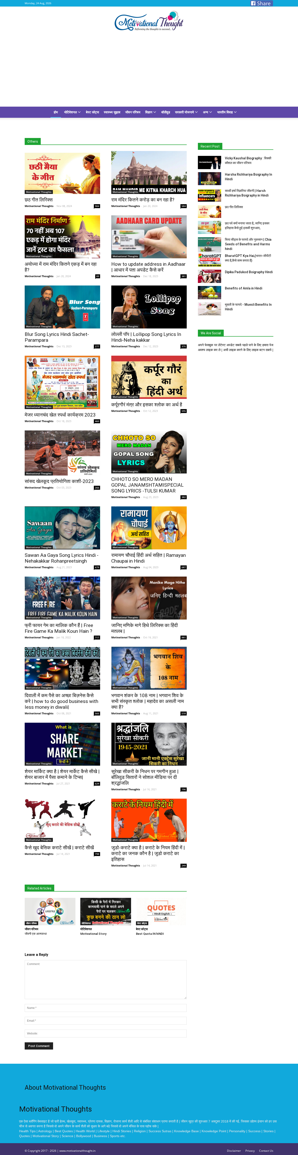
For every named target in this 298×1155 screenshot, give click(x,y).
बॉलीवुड (165, 112)
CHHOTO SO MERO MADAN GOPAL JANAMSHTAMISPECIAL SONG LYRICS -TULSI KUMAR (147, 485)
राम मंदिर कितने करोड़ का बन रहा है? (142, 200)
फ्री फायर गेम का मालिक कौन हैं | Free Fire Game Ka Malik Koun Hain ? (59, 628)
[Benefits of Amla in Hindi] (209, 292)
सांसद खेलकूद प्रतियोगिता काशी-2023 (59, 481)
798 (97, 854)
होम (56, 112)
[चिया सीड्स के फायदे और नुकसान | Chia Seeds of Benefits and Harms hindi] (209, 245)
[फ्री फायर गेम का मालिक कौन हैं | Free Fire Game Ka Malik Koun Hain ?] (62, 598)
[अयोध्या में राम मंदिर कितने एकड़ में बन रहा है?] (62, 236)
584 (184, 206)
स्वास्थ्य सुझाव (112, 112)
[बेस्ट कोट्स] (161, 911)
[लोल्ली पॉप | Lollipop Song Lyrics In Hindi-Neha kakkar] (149, 306)
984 (97, 206)
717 (97, 637)
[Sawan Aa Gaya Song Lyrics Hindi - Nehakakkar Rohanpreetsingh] (62, 527)
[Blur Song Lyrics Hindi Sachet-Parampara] (62, 306)
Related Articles (39, 888)
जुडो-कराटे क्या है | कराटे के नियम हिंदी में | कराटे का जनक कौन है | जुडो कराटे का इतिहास (148, 853)
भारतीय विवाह (225, 112)
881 (184, 637)
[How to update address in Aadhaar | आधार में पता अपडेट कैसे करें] (149, 236)
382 (184, 497)
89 (97, 276)
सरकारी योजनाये (185, 112)
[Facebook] (261, 3)
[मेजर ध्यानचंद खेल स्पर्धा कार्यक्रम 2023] (62, 382)
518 (184, 713)
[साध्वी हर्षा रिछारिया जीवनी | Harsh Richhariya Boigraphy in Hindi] (209, 195)
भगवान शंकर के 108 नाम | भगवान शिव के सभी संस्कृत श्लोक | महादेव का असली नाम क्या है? (147, 701)
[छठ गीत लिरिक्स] (62, 172)
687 (184, 567)
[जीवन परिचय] (50, 911)
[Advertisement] (149, 71)
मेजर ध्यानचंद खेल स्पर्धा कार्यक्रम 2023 (60, 415)
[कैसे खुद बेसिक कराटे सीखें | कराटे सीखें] (62, 820)
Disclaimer (234, 1151)
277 (97, 346)
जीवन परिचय (132, 112)
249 (184, 865)
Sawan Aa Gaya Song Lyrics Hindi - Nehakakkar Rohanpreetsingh (61, 558)
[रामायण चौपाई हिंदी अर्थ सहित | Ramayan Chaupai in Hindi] (149, 527)
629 (97, 783)
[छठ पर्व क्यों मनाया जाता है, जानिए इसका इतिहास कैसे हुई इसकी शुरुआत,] (209, 227)
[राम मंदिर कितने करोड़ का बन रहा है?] (149, 172)
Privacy (250, 1151)
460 (97, 421)
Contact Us (266, 1151)
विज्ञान (149, 112)
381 (184, 276)
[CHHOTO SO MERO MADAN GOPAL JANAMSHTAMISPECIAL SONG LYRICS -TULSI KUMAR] (149, 451)
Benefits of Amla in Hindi (243, 288)
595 (184, 411)
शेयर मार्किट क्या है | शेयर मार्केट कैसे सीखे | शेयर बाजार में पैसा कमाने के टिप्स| (62, 774)
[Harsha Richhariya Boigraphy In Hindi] (209, 178)
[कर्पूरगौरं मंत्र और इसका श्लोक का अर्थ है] (149, 377)
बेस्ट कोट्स (92, 112)
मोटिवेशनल (71, 112)
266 (97, 487)
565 (97, 713)
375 (184, 346)
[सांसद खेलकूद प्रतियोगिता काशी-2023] (62, 453)
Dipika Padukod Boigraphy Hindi (249, 272)
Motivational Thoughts (39, 206)
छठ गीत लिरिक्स (39, 200)
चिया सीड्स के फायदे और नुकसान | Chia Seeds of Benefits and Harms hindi (248, 244)
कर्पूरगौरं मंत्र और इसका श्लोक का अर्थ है (146, 404)
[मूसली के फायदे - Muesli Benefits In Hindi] (209, 308)
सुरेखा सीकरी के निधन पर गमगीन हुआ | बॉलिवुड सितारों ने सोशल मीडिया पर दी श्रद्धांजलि (145, 777)
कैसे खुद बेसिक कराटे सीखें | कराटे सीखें (59, 847)
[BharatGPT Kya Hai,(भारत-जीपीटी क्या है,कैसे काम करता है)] (209, 260)
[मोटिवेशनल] (105, 911)
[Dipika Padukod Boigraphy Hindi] (209, 276)
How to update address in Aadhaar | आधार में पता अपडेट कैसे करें (148, 267)
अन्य (206, 112)
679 (97, 567)
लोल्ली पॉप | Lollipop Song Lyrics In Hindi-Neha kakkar (146, 337)
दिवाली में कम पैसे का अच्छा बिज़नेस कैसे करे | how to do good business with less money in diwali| (61, 701)
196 (184, 789)
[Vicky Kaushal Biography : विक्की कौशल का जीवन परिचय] (209, 162)
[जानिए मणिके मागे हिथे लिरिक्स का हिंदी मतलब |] (149, 598)
